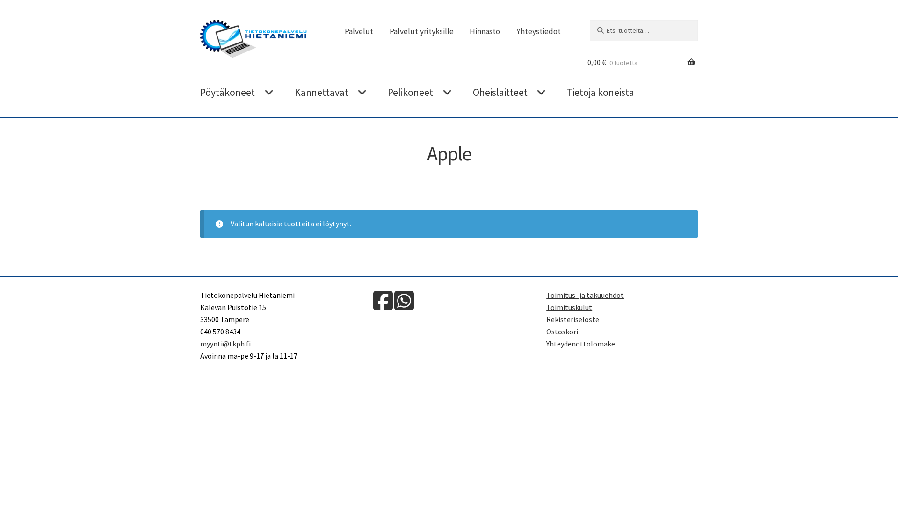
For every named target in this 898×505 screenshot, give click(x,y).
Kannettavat (321, 92)
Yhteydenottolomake (580, 343)
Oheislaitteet (500, 92)
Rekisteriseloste (572, 319)
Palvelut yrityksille (422, 31)
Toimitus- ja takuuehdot (585, 295)
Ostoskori (562, 331)
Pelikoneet (410, 92)
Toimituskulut (569, 307)
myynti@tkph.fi (225, 343)
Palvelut (359, 31)
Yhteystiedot (538, 31)
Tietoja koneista (600, 92)
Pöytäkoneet (227, 92)
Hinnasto (485, 31)
